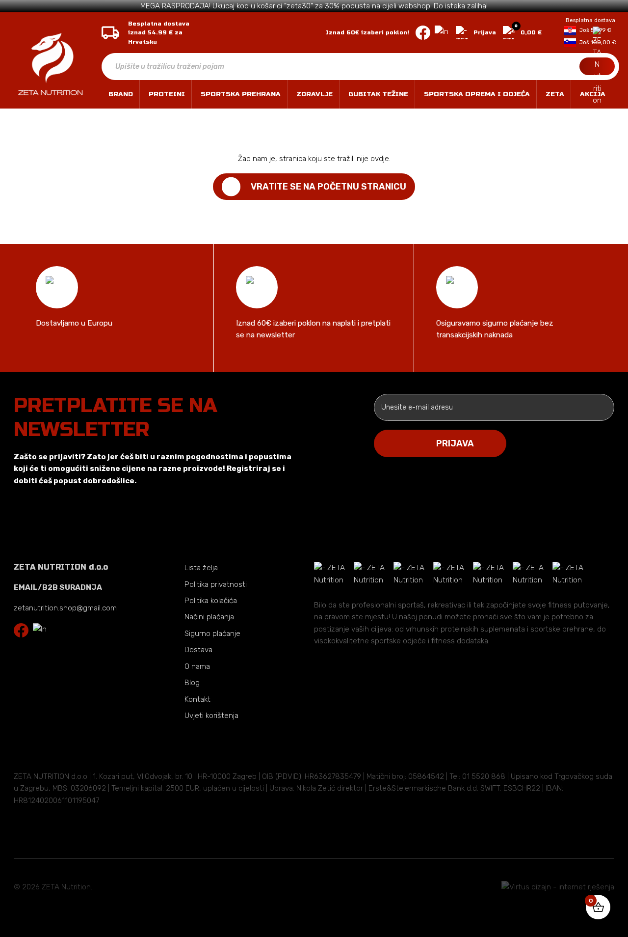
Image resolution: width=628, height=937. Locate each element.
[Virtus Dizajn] (557, 887)
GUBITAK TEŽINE (378, 94)
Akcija (592, 94)
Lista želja (201, 567)
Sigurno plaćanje (212, 633)
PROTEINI (167, 94)
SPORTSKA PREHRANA (241, 94)
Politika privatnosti (215, 584)
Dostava (198, 649)
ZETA (555, 94)
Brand (120, 94)
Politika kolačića (210, 600)
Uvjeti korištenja (211, 715)
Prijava (484, 32)
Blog (192, 682)
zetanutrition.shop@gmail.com (65, 608)
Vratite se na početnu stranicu (328, 186)
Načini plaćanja (209, 616)
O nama (197, 666)
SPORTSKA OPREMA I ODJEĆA (477, 94)
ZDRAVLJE (314, 94)
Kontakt (197, 699)
